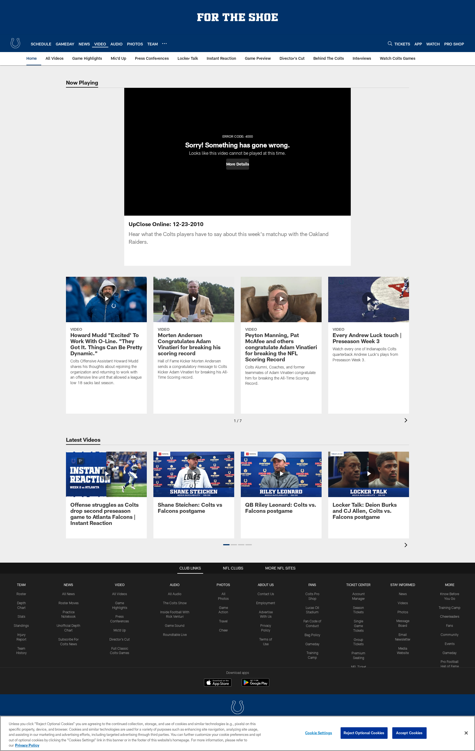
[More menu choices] (164, 43)
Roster (21, 594)
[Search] (390, 43)
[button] (237, 164)
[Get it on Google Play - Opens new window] (255, 685)
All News (68, 594)
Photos (223, 585)
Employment (265, 603)
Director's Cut (119, 639)
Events (450, 644)
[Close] (466, 733)
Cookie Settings (318, 733)
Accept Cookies (409, 733)
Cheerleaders (449, 616)
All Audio (174, 594)
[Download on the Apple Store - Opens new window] (218, 683)
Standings (21, 625)
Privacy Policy (27, 745)
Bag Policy (312, 635)
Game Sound (174, 625)
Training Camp (449, 607)
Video (120, 585)
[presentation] (407, 421)
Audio (174, 585)
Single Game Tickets (358, 625)
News (68, 585)
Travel (223, 621)
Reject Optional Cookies (364, 733)
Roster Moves (69, 603)
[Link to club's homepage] (15, 43)
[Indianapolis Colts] (237, 708)
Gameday (312, 644)
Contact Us (266, 594)
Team (21, 585)
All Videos (119, 594)
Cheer (223, 630)
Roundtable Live (175, 634)
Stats (21, 616)
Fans (449, 625)
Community (450, 634)
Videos (403, 603)
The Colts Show (175, 603)
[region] (237, 733)
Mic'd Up (120, 630)
